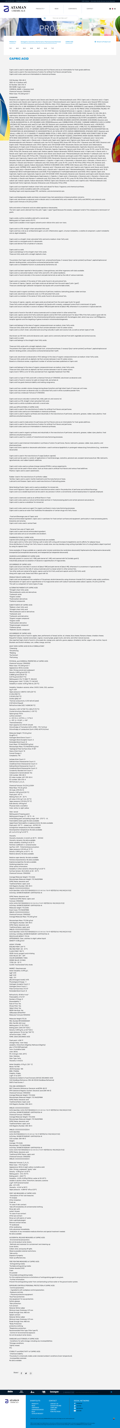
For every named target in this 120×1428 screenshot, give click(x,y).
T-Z (52, 48)
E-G (24, 48)
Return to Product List (104, 42)
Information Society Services (98, 1)
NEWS (56, 9)
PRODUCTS (12, 42)
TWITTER (79, 1406)
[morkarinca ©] (114, 1419)
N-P (38, 48)
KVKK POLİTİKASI (55, 1411)
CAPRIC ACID (69, 42)
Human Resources (110, 1)
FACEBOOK (79, 1403)
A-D (17, 48)
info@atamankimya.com (22, 1)
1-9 (10, 48)
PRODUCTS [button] (40, 9)
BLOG (33, 1411)
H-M (31, 48)
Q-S (45, 48)
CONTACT (90, 9)
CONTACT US (54, 1404)
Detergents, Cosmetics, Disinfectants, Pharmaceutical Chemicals (41, 42)
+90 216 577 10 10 (9, 1)
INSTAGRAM (79, 1408)
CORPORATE (72, 9)
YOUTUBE (78, 1410)
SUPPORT (53, 1409)
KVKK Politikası (85, 1)
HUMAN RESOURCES (38, 1409)
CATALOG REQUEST (37, 1413)
